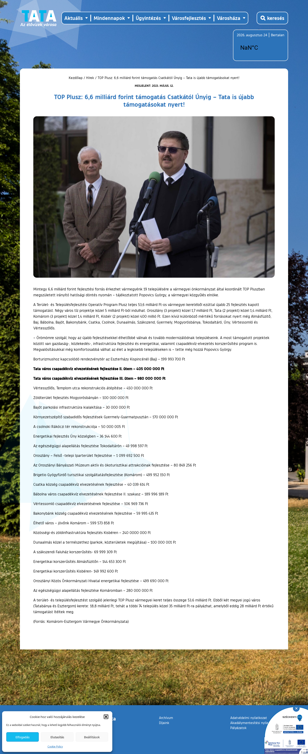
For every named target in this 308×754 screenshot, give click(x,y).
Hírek (90, 78)
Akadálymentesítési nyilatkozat (254, 723)
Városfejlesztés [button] (189, 18)
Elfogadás (23, 737)
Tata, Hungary (260, 48)
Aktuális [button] (73, 18)
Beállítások (92, 737)
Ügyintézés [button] (148, 18)
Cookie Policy (55, 746)
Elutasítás (57, 737)
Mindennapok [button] (109, 18)
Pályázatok (238, 728)
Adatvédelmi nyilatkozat (248, 718)
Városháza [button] (228, 18)
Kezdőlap (76, 78)
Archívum (166, 717)
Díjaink (164, 723)
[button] (106, 717)
